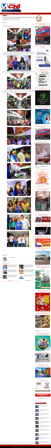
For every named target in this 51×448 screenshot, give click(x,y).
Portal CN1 (12, 257)
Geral (30, 13)
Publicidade (27, 13)
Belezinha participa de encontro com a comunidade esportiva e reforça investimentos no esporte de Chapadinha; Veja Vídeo (44, 434)
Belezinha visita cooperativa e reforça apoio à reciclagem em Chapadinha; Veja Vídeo (44, 429)
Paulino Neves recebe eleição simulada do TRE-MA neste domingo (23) (29, 275)
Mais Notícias (22, 13)
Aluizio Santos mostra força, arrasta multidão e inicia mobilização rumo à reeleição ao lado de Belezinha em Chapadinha (29, 266)
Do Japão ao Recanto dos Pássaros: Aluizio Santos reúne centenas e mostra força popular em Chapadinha (44, 422)
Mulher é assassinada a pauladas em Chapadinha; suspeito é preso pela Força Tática (44, 406)
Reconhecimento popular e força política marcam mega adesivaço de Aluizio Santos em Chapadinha (44, 414)
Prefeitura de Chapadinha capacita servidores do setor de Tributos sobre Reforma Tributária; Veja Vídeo (12, 271)
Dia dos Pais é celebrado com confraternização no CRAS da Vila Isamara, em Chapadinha (44, 438)
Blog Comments (10, 280)
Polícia (18, 13)
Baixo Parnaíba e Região (5, 13)
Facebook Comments (28, 280)
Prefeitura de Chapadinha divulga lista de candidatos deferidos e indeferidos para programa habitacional (44, 410)
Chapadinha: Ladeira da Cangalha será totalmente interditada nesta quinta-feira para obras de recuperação (29, 271)
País (15, 13)
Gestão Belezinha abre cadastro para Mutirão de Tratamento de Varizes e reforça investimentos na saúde (12, 266)
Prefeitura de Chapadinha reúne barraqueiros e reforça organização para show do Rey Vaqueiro (44, 442)
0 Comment (10, 20)
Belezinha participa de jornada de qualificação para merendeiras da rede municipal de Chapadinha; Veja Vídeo (44, 418)
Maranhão (12, 13)
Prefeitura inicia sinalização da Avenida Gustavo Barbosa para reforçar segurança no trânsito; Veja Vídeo (13, 276)
